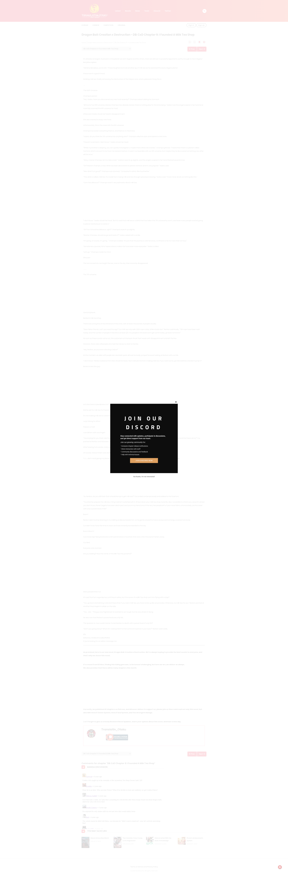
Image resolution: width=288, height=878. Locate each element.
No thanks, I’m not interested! (144, 476)
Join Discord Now (144, 460)
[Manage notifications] (280, 867)
